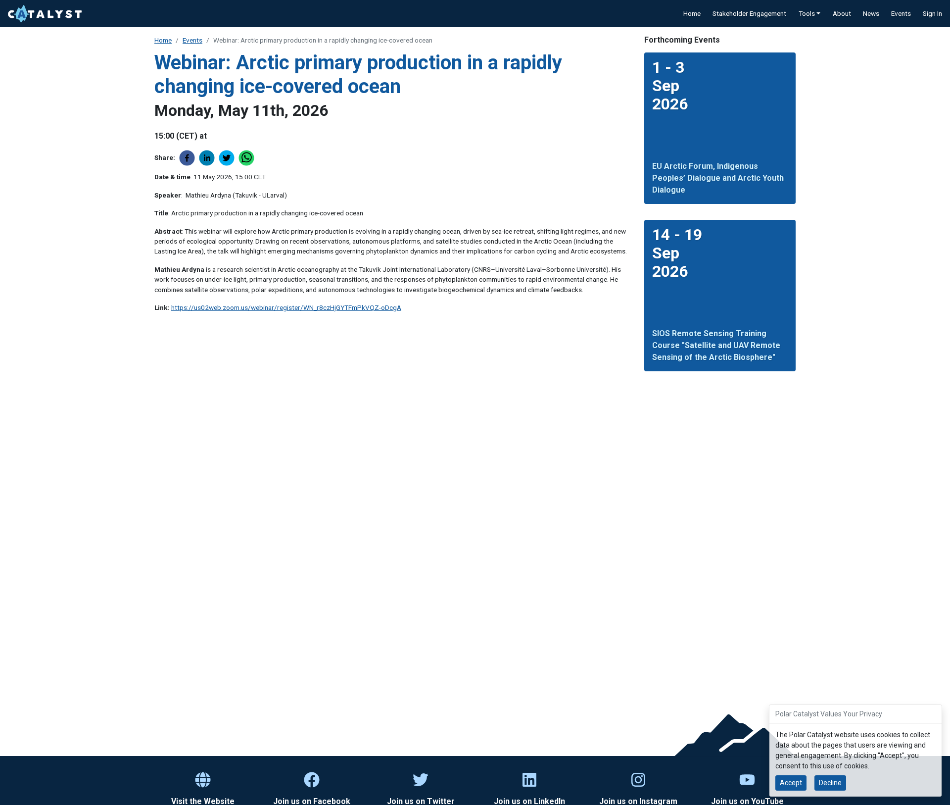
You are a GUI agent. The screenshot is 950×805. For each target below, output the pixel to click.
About (842, 13)
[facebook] (189, 158)
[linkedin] (209, 158)
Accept (791, 783)
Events (901, 13)
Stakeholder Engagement (749, 13)
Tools (807, 13)
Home (692, 13)
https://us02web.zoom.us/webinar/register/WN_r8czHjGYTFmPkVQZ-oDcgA (286, 307)
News (871, 13)
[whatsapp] (248, 158)
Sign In (932, 13)
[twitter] (228, 158)
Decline (830, 783)
